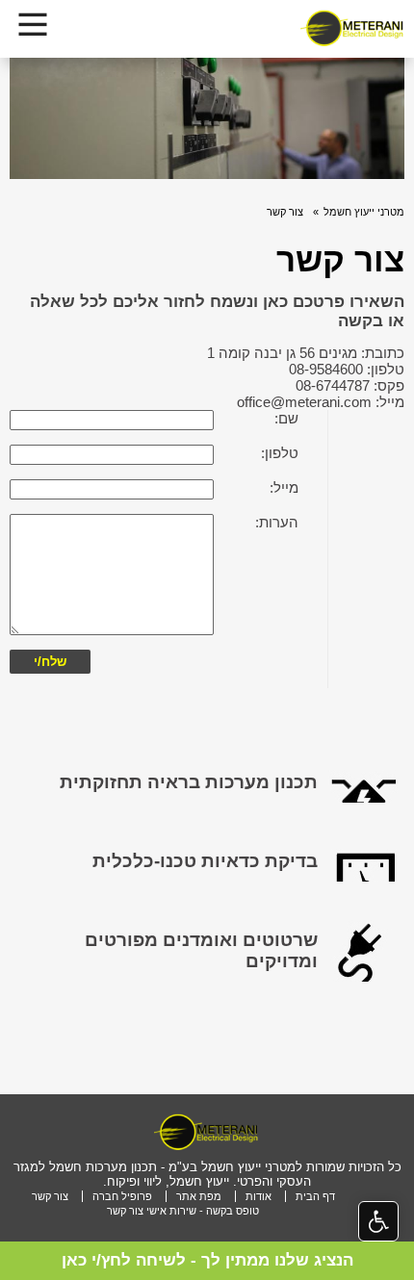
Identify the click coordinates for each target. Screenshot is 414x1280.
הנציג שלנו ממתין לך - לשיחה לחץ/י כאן (207, 1260)
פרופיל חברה (122, 1196)
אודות (259, 1196)
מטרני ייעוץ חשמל (363, 212)
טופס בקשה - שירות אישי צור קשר (183, 1210)
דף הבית (315, 1196)
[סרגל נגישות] (378, 1221)
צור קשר (285, 212)
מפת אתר (198, 1196)
